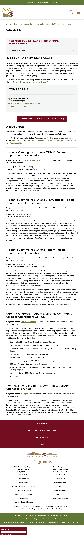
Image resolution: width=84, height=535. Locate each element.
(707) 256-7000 (22, 472)
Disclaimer (50, 506)
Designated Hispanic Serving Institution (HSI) (41, 519)
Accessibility (23, 483)
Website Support (46, 509)
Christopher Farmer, (30, 208)
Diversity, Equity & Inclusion (24, 502)
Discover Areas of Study (42, 430)
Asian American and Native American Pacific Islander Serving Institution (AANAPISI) (31, 522)
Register (42, 424)
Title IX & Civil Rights (29, 509)
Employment (60, 486)
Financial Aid (60, 479)
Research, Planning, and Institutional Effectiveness (44, 24)
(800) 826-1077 (23, 475)
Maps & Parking (60, 490)
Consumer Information (23, 494)
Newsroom (60, 494)
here (13, 140)
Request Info (30, 2)
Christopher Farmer (30, 160)
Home (8, 24)
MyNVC (46, 2)
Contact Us (24, 498)
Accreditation (24, 479)
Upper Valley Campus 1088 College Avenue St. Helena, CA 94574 (60, 469)
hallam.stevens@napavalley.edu (33, 82)
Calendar (40, 2)
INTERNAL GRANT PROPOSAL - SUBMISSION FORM (41, 119)
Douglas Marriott (28, 322)
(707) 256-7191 (17, 106)
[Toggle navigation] (73, 50)
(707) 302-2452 (60, 475)
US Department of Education (70, 522)
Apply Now (54, 2)
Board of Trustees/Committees (23, 486)
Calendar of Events (24, 490)
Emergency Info (60, 483)
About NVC (17, 24)
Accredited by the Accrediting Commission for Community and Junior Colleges (41, 515)
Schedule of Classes (60, 498)
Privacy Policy (62, 506)
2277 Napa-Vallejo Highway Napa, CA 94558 (23, 468)
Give (42, 444)
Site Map (59, 509)
